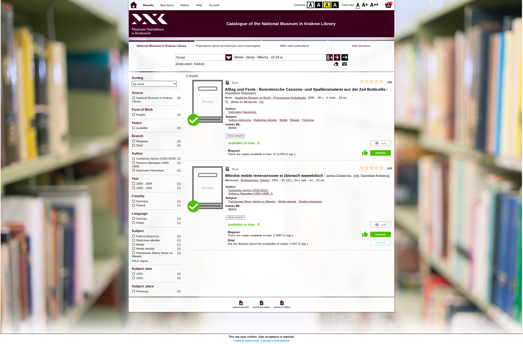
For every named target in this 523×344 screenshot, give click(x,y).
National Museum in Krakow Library (161, 45)
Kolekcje (199, 63)
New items (167, 5)
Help (199, 5)
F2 (374, 4)
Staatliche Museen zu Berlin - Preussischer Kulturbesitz (270, 97)
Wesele (294, 120)
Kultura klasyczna (239, 120)
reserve (380, 152)
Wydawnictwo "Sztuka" (255, 180)
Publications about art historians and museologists (228, 45)
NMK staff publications (294, 45)
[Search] (344, 57)
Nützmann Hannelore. (242, 112)
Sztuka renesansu (310, 201)
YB (327, 4)
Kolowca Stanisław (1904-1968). (250, 193)
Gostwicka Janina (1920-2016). (248, 190)
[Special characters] (344, 64)
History (184, 5)
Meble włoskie (287, 201)
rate (389, 81)
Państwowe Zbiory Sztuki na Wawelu (252, 201)
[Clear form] (336, 64)
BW (318, 4)
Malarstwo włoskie (265, 120)
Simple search (183, 63)
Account (214, 5)
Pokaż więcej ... (141, 261)
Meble (283, 120)
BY (335, 4)
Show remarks (236, 136)
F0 (358, 4)
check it (380, 242)
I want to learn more (246, 340)
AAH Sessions (361, 45)
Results (148, 5)
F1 (365, 4)
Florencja (308, 120)
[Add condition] (337, 57)
